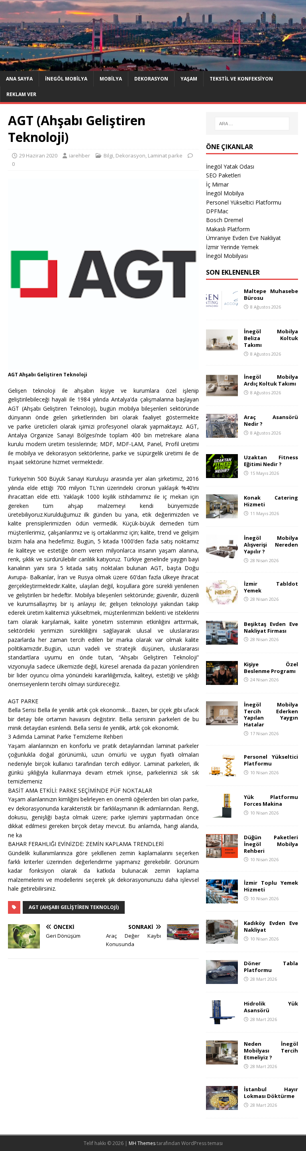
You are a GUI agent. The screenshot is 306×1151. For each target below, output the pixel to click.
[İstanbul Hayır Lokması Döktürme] (222, 1105)
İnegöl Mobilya (66, 78)
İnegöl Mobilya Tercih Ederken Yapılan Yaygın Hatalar (271, 714)
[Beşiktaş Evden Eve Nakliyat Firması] (222, 639)
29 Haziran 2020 (38, 155)
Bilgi (108, 155)
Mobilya (111, 78)
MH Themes (142, 1143)
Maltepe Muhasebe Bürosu (271, 294)
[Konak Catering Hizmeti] (222, 513)
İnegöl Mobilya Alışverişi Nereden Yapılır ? (271, 544)
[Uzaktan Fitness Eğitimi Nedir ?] (222, 473)
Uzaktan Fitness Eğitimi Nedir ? (271, 461)
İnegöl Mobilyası (227, 256)
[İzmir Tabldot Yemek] (222, 599)
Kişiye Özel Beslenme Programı (271, 668)
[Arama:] (252, 123)
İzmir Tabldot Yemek (271, 587)
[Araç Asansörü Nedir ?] (222, 433)
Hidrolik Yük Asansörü (271, 1007)
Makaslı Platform (228, 229)
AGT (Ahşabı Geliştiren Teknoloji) (74, 907)
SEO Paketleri (223, 175)
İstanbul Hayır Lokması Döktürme (271, 1093)
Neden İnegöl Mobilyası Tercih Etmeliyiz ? (271, 1050)
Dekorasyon (151, 78)
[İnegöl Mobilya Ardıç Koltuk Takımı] (222, 393)
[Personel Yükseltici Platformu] (222, 772)
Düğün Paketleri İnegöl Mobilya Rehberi (271, 844)
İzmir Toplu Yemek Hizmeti (271, 886)
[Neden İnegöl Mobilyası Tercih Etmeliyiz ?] (222, 1060)
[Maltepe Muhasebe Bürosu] (222, 307)
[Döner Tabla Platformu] (222, 979)
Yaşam (188, 78)
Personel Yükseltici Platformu (243, 202)
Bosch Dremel (224, 220)
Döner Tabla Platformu (271, 967)
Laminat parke (165, 155)
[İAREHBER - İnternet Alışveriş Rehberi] (153, 66)
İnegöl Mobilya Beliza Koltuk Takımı (271, 338)
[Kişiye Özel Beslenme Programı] (222, 680)
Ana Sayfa (19, 78)
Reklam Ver (21, 94)
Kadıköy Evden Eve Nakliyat (271, 926)
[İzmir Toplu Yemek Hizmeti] (222, 899)
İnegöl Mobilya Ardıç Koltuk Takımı (271, 380)
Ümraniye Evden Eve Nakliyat (243, 238)
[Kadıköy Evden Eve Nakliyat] (222, 939)
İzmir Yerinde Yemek (232, 247)
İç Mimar (217, 184)
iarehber (79, 155)
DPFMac (217, 211)
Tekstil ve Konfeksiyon (241, 78)
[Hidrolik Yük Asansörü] (222, 1019)
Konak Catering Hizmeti (271, 501)
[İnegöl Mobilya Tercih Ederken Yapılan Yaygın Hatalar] (222, 720)
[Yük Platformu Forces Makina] (222, 813)
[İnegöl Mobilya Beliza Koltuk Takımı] (222, 347)
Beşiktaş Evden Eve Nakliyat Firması (271, 627)
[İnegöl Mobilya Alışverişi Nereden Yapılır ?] (222, 554)
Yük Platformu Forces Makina (271, 800)
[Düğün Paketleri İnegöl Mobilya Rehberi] (222, 853)
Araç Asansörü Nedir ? (271, 420)
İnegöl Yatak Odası (230, 166)
